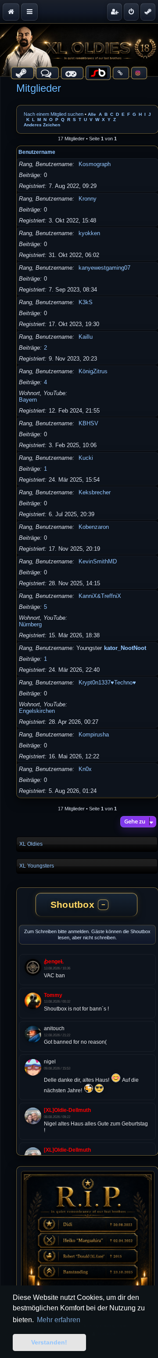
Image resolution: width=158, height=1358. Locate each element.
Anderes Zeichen (42, 124)
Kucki (86, 458)
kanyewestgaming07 (104, 267)
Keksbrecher (95, 492)
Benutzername (36, 152)
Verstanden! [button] (49, 1342)
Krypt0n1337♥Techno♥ (107, 682)
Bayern (28, 399)
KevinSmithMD (98, 561)
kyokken (89, 233)
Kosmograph (95, 164)
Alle (92, 114)
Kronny (88, 198)
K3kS (86, 302)
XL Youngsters (36, 866)
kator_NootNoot (125, 648)
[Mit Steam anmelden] (147, 12)
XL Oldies (31, 844)
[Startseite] (79, 50)
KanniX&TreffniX (100, 596)
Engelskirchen (37, 711)
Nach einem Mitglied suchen (53, 114)
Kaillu (86, 336)
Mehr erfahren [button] (58, 1319)
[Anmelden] (131, 12)
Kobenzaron (94, 527)
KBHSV (88, 423)
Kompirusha (94, 734)
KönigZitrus (93, 371)
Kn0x (85, 769)
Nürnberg (30, 624)
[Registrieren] (114, 12)
